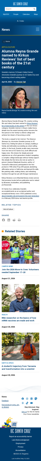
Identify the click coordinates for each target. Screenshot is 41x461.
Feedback (5, 400)
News (6, 29)
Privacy (20, 447)
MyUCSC (6, 14)
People (15, 14)
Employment (20, 443)
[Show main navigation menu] (37, 29)
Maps (36, 14)
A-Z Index (20, 21)
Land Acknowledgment (20, 440)
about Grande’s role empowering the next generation (20, 196)
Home (8, 41)
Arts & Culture (8, 209)
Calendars (26, 14)
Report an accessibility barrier (20, 436)
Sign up (24, 412)
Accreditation (21, 450)
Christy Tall (21, 82)
